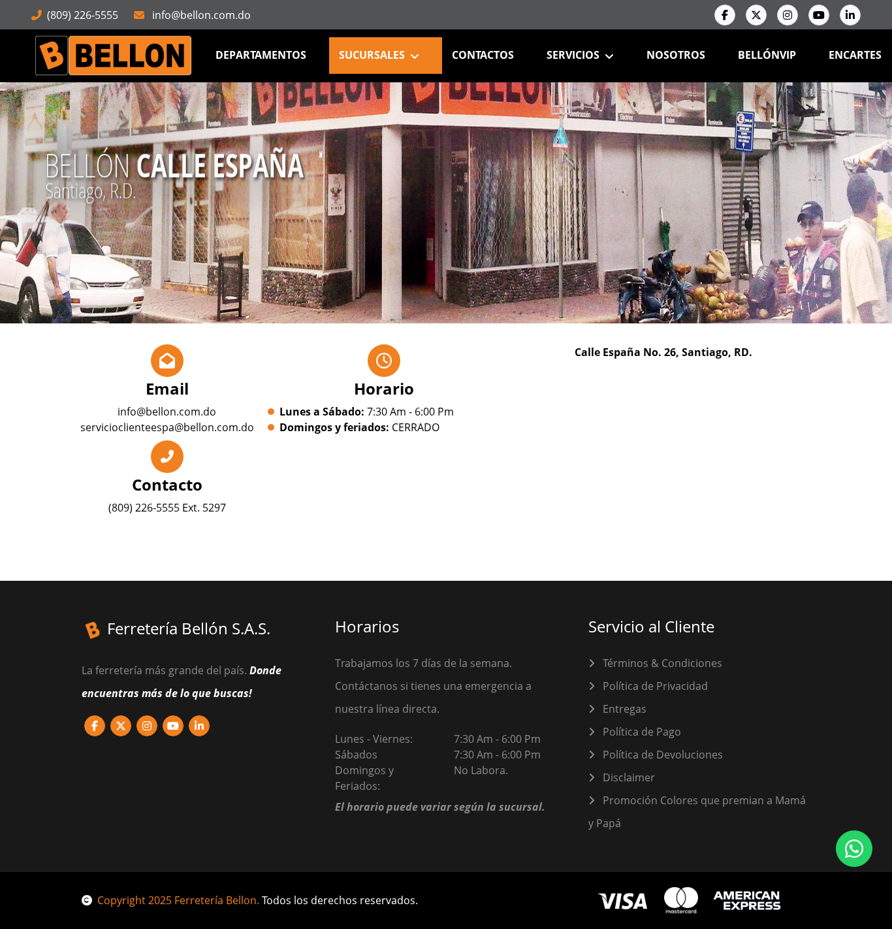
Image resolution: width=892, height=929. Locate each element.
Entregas (623, 709)
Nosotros (675, 55)
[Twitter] (756, 15)
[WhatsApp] (854, 848)
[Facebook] (724, 15)
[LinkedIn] (850, 15)
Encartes (855, 55)
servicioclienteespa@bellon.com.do (167, 427)
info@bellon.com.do (200, 15)
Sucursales (372, 55)
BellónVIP (767, 55)
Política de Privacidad (654, 686)
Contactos (483, 55)
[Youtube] (818, 15)
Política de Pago (640, 732)
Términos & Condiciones (661, 663)
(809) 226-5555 (82, 15)
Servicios (573, 55)
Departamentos (260, 55)
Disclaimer (627, 777)
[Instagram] (787, 15)
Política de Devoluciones (661, 754)
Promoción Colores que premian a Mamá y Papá (697, 811)
